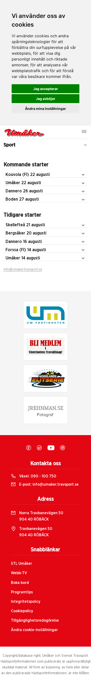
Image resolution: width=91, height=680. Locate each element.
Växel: (37, 476)
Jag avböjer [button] (45, 99)
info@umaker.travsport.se (23, 269)
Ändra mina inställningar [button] (45, 108)
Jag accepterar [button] (45, 89)
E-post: (48, 484)
